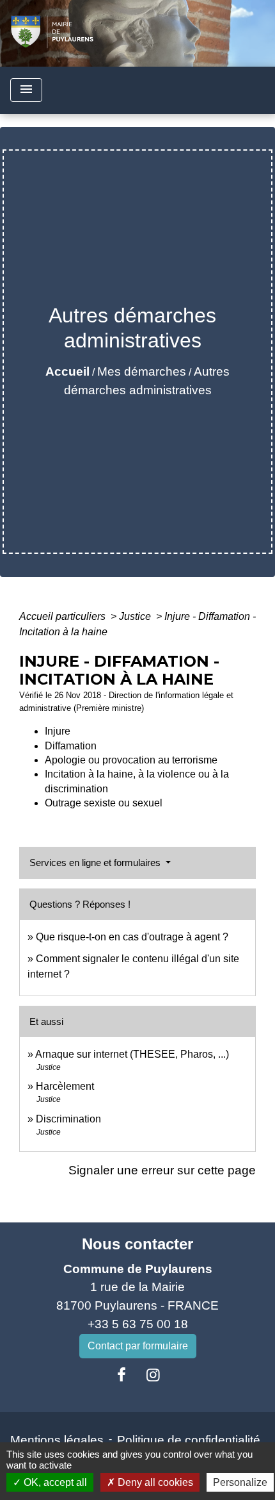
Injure (57, 731)
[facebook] (121, 1375)
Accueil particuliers (63, 616)
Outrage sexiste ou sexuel (103, 802)
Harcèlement (65, 1086)
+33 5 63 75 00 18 (138, 1324)
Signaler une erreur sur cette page (162, 1170)
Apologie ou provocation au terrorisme (131, 759)
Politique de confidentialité (188, 1440)
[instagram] (153, 1375)
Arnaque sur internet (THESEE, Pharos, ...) (132, 1054)
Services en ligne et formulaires (96, 862)
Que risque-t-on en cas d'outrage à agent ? (132, 936)
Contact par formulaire (138, 1345)
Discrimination (68, 1118)
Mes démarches (141, 371)
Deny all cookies (154, 1482)
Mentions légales (57, 1440)
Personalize (240, 1482)
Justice (136, 616)
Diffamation (71, 745)
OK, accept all (54, 1482)
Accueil (67, 371)
